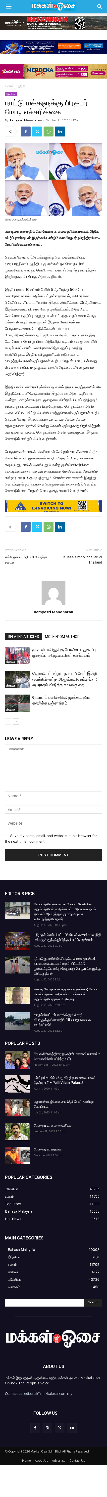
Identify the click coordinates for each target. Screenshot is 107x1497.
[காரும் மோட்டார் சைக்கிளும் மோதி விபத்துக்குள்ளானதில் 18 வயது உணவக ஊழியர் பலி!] (17, 1021)
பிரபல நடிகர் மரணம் (47, 1149)
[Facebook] (26, 131)
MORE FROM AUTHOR (62, 637)
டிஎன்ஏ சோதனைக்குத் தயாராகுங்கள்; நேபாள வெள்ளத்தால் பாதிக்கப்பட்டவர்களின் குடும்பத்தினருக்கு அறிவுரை (66, 994)
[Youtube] (72, 1428)
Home (9, 86)
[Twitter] (37, 131)
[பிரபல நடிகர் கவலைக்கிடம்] (17, 1131)
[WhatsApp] (49, 131)
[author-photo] (53, 605)
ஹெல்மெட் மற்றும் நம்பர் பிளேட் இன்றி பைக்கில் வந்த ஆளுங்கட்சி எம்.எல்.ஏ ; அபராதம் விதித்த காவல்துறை (65, 679)
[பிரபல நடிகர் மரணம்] (17, 1155)
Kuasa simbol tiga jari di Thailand (82, 560)
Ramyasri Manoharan (25, 120)
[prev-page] (8, 721)
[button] (8, 6)
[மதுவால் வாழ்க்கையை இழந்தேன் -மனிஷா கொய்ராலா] (17, 1107)
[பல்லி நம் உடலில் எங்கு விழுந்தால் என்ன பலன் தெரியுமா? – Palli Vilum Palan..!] (17, 1084)
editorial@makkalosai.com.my (48, 1393)
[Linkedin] (60, 131)
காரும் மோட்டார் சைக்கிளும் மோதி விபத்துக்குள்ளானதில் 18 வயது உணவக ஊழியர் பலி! (62, 1020)
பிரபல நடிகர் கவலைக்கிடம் (52, 1125)
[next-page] (16, 721)
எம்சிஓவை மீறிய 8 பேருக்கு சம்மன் (26, 560)
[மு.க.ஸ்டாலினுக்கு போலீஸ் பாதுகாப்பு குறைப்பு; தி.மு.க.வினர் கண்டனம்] (17, 655)
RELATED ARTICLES (23, 637)
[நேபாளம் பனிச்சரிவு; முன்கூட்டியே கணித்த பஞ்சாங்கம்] (17, 703)
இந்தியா (23, 86)
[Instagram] (47, 1428)
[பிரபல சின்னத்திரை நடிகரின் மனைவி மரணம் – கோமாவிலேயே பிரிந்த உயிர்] (17, 1060)
